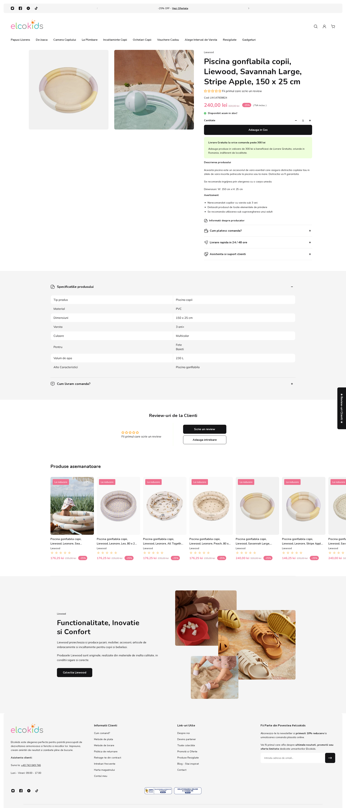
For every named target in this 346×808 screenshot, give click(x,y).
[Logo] (27, 26)
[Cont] (324, 26)
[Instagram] (12, 8)
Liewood (209, 52)
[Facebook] (20, 8)
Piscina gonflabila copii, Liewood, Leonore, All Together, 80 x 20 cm (163, 541)
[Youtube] (28, 8)
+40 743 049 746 (31, 765)
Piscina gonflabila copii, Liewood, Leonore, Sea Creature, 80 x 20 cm (65, 541)
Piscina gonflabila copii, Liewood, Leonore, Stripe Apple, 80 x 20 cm (302, 541)
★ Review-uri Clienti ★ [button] (342, 408)
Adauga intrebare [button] (205, 440)
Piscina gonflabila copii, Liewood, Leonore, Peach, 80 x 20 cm (209, 541)
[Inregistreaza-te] (330, 758)
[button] (213, 91)
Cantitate (209, 120)
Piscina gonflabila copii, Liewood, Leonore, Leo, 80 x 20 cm (116, 541)
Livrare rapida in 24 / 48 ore (228, 242)
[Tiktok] (36, 8)
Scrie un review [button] (204, 429)
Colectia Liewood (74, 672)
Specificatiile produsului (75, 287)
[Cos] (333, 26)
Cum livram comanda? (73, 384)
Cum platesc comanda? (226, 231)
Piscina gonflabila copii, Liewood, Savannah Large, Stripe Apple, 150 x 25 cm (253, 541)
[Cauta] (315, 26)
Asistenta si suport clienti (228, 254)
